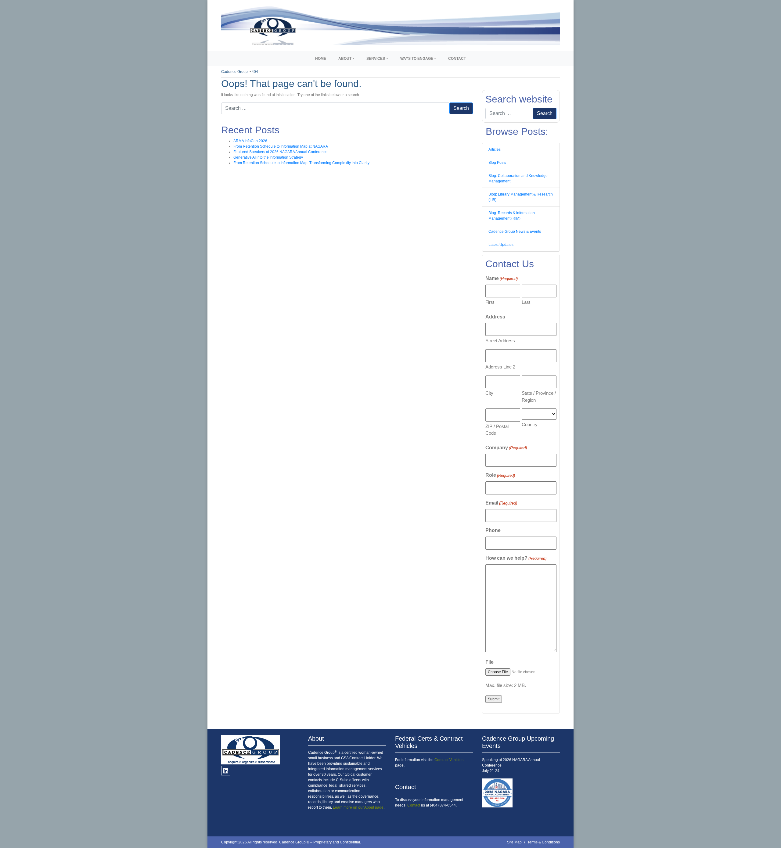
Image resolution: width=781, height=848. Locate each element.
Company (506, 447)
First (489, 302)
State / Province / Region (539, 396)
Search (461, 108)
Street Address (500, 340)
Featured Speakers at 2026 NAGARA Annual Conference (280, 152)
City (489, 393)
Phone (493, 530)
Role (500, 475)
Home (320, 58)
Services (375, 58)
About (344, 58)
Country (530, 424)
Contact (457, 58)
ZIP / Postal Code (497, 430)
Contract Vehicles (448, 760)
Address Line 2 (500, 366)
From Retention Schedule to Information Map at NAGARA (280, 146)
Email (501, 502)
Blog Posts (497, 162)
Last (526, 302)
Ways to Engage (416, 58)
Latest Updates (500, 245)
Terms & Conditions (543, 842)
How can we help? (515, 558)
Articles (494, 149)
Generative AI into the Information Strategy (268, 157)
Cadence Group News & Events (514, 231)
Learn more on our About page (358, 807)
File (489, 662)
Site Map (514, 842)
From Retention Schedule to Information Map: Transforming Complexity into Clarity (301, 163)
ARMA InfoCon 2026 (250, 141)
